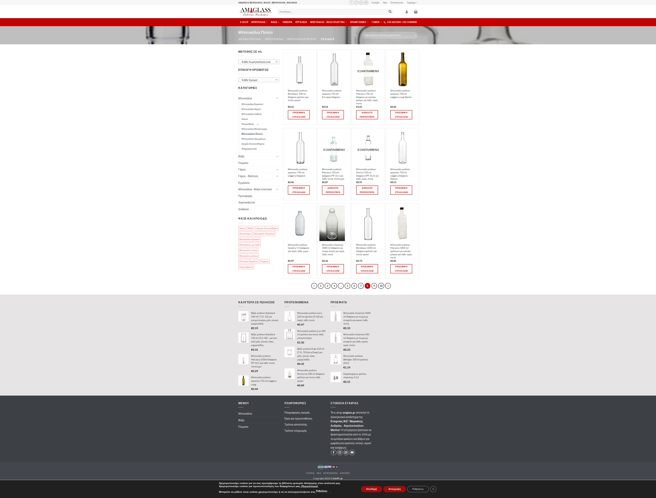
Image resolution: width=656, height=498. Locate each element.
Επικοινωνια (330, 473)
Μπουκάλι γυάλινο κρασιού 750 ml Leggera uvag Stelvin (401, 93)
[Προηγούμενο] (314, 286)
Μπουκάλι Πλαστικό (264, 233)
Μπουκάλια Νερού (251, 109)
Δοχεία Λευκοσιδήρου (253, 143)
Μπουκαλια (258, 22)
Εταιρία (375, 2)
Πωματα (287, 22)
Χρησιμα (345, 473)
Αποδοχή (371, 489)
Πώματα (243, 162)
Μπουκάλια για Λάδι (249, 244)
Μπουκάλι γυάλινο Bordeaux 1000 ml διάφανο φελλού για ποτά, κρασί (366, 249)
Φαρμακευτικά (249, 148)
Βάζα (241, 156)
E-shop (244, 22)
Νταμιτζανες (358, 22)
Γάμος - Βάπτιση (248, 176)
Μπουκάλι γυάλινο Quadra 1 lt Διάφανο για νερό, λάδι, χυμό (298, 248)
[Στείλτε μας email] (361, 2)
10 (381, 285)
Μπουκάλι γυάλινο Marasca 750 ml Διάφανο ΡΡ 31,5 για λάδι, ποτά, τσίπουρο (333, 174)
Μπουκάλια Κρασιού (252, 104)
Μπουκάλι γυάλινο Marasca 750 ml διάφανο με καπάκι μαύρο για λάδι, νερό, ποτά (367, 97)
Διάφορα (243, 209)
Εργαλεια (301, 22)
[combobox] (258, 61)
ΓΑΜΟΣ (376, 22)
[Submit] (390, 12)
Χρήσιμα (411, 2)
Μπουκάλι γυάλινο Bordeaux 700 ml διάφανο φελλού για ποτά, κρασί (298, 95)
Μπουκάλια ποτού (248, 250)
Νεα (319, 473)
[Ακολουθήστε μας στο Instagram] (356, 2)
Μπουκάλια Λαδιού (252, 113)
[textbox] (258, 61)
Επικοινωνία (397, 2)
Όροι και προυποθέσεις (298, 418)
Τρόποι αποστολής (295, 424)
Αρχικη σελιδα (249, 39)
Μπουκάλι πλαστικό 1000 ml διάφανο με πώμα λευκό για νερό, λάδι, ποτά (333, 249)
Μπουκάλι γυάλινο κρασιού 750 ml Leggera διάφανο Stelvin (400, 174)
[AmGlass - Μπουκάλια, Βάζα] (255, 12)
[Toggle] (277, 98)
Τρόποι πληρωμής (295, 430)
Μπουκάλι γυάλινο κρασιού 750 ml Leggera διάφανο (297, 172)
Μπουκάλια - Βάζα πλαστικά (255, 189)
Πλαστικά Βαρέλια (248, 261)
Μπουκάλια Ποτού (252, 133)
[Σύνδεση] (406, 11)
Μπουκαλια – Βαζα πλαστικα (327, 22)
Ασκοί (245, 118)
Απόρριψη (394, 489)
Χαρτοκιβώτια (246, 202)
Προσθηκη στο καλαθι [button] (298, 114)
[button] (416, 11)
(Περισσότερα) (309, 486)
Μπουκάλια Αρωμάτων (254, 138)
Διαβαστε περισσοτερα (367, 114)
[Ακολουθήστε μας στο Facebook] (351, 2)
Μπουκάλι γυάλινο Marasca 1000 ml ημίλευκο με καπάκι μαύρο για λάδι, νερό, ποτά (401, 251)
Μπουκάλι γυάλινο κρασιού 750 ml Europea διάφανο (331, 93)
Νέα (385, 2)
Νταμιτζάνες (248, 123)
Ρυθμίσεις (321, 491)
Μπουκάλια (245, 98)
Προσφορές (245, 195)
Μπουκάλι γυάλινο (248, 256)
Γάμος (242, 169)
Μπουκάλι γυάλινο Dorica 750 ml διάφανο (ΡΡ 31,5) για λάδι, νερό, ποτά (367, 174)
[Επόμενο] (388, 286)
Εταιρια (310, 473)
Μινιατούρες (245, 233)
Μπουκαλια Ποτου (302, 39)
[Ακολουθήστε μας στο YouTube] (366, 2)
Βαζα (274, 22)
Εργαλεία (243, 182)
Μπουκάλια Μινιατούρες (254, 128)
